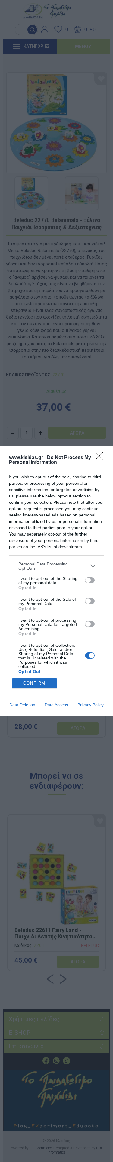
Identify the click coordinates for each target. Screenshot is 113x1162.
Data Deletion (22, 704)
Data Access (56, 704)
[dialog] (56, 581)
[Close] (101, 458)
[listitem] (56, 566)
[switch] (90, 580)
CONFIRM (34, 683)
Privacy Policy (90, 704)
